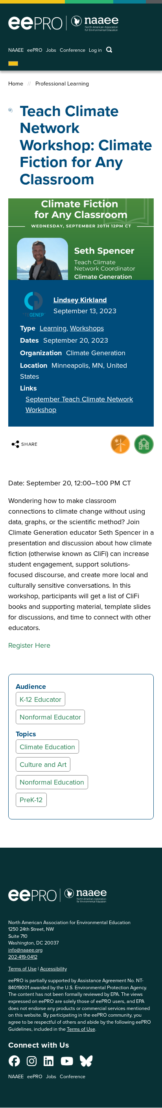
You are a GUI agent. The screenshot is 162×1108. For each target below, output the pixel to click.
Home (15, 83)
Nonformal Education (52, 782)
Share (29, 444)
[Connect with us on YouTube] (67, 1063)
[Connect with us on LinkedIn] (48, 1063)
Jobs (51, 50)
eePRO (34, 50)
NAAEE (16, 50)
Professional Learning (62, 83)
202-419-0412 (22, 956)
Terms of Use (22, 968)
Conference (72, 50)
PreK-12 (31, 800)
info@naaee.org (25, 949)
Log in (95, 50)
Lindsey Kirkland (80, 300)
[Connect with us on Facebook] (14, 1063)
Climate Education (47, 747)
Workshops (87, 328)
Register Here (29, 645)
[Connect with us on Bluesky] (86, 1063)
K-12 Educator (40, 699)
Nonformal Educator (50, 717)
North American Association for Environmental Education (63, 23)
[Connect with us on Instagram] (32, 1063)
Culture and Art (43, 764)
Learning (53, 328)
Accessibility (53, 968)
